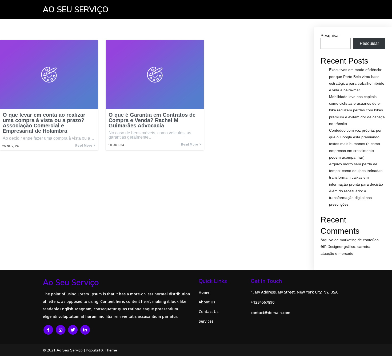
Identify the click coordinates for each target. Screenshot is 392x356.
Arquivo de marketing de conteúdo (350, 240)
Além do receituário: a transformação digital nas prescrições (350, 197)
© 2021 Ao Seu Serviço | (64, 350)
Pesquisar (330, 35)
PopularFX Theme (101, 350)
